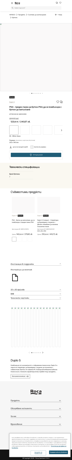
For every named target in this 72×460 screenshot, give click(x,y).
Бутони (14, 17)
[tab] (36, 264)
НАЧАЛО (12, 14)
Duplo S (14, 215)
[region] (40, 445)
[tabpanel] (36, 57)
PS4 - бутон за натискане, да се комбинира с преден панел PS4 (23, 221)
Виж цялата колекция (18, 376)
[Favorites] (60, 3)
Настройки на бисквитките (38, 453)
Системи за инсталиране (37, 14)
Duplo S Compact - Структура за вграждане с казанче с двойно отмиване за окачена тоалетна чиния (47, 223)
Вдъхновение (16, 424)
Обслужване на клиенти (21, 408)
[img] (14, 239)
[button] (13, 8)
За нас (13, 416)
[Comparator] (57, 3)
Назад (60, 14)
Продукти (21, 14)
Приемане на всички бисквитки (58, 452)
